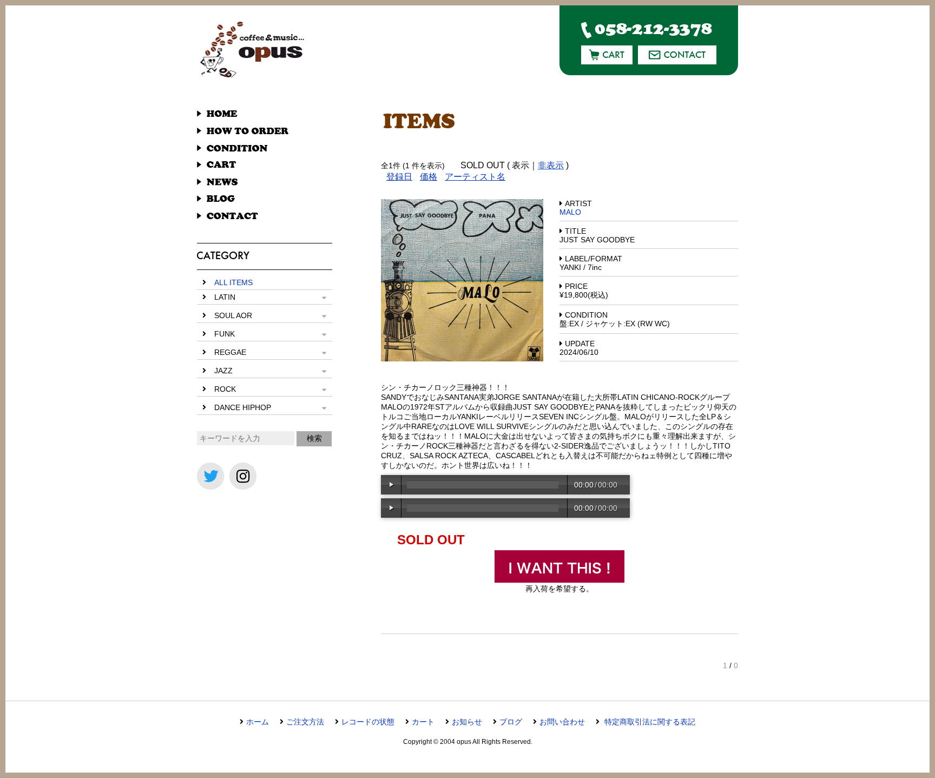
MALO (570, 212)
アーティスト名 (475, 176)
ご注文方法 (305, 721)
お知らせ (467, 721)
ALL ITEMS (233, 282)
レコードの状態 (367, 721)
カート (423, 721)
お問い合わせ (562, 721)
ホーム (257, 721)
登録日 (399, 176)
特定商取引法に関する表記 (648, 721)
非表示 (551, 165)
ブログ (510, 721)
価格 (428, 176)
